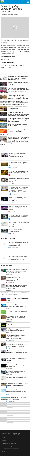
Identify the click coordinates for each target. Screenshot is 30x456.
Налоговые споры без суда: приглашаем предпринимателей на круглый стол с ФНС (17, 391)
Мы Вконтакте (5, 59)
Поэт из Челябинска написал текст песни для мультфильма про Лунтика (18, 208)
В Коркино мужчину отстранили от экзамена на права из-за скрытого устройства (15, 317)
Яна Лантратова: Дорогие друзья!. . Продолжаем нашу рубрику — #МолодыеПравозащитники (16, 337)
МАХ (3, 294)
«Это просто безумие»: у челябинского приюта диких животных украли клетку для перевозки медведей (17, 271)
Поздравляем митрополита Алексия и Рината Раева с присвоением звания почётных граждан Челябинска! (17, 344)
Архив (4, 451)
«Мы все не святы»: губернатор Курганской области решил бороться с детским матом (17, 155)
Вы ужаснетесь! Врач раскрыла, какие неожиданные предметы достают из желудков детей (16, 286)
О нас (3, 437)
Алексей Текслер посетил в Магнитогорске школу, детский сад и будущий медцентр (16, 279)
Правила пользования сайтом (10, 449)
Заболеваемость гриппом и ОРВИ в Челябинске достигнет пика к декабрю (18, 180)
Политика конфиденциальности (11, 446)
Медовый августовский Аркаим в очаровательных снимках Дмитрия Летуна (18, 164)
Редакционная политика (9, 443)
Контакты (5, 440)
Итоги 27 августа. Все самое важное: (16, 311)
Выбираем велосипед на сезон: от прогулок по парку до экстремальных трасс (18, 244)
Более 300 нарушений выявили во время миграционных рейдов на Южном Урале (18, 199)
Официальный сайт (7, 62)
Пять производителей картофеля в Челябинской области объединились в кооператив (18, 258)
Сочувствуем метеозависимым (15, 324)
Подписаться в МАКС (8, 56)
